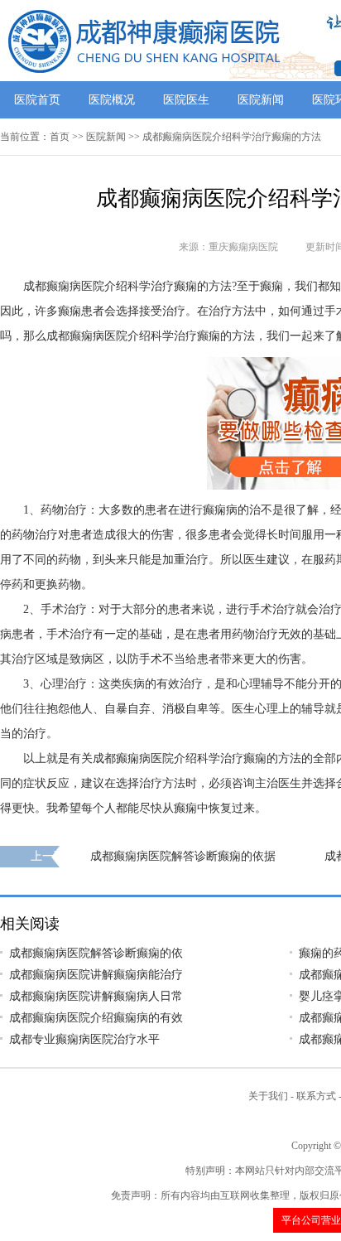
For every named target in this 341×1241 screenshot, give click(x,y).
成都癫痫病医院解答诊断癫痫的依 (96, 953)
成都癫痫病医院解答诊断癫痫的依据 (183, 856)
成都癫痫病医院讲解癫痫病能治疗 (96, 974)
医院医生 (186, 100)
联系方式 (316, 1096)
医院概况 (112, 100)
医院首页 (37, 100)
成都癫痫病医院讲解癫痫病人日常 (96, 996)
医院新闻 (261, 100)
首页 (60, 136)
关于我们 (268, 1096)
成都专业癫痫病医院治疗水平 (84, 1039)
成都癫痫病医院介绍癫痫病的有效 (96, 1018)
